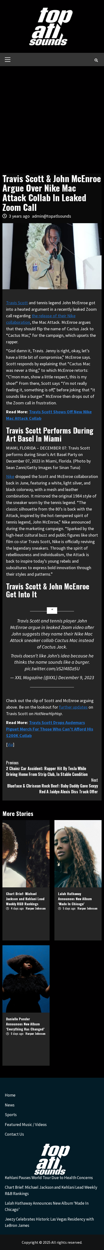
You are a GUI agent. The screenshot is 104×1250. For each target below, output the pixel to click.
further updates (73, 707)
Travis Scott (17, 302)
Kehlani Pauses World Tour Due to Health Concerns (49, 1177)
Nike (10, 476)
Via (10, 744)
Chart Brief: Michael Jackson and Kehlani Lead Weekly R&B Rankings (25, 898)
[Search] (96, 60)
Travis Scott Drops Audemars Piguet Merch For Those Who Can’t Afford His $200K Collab (49, 729)
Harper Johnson (36, 908)
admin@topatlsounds (51, 216)
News (10, 1105)
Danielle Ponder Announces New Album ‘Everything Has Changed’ (25, 1023)
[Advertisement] (52, 120)
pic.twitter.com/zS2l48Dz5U (52, 668)
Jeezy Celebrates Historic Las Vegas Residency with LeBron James (49, 1222)
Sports (11, 1114)
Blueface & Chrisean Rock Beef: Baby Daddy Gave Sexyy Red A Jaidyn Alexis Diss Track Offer (52, 785)
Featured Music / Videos (26, 1124)
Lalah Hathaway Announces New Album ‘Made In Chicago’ (75, 898)
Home (10, 1095)
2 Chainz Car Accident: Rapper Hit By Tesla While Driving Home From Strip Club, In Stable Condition (47, 768)
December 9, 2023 (76, 677)
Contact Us (14, 1134)
